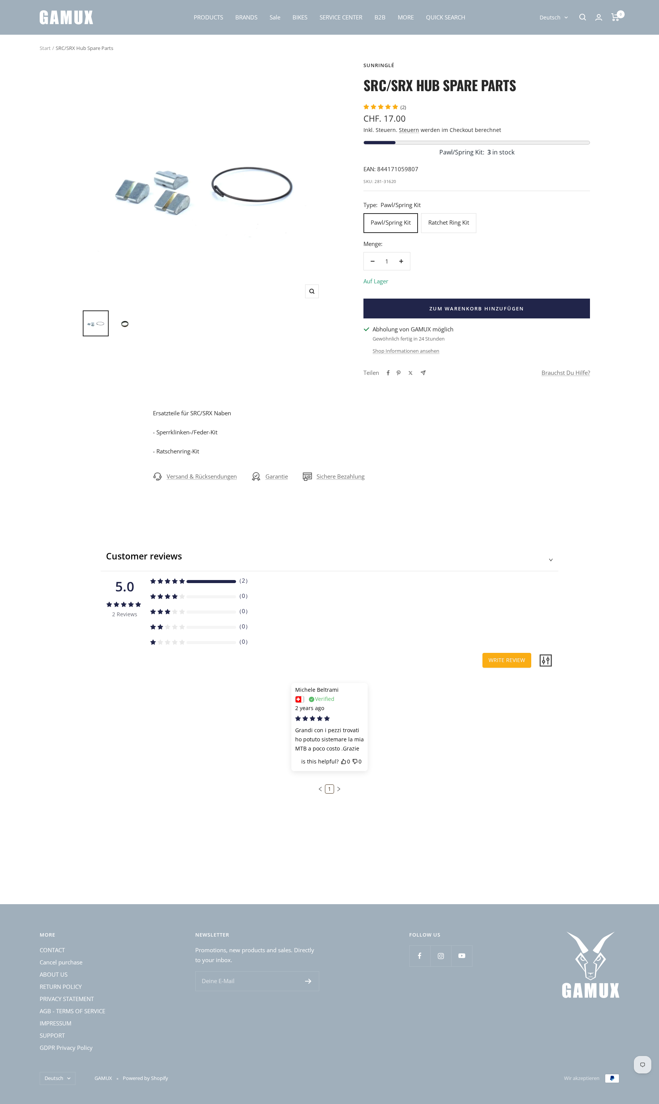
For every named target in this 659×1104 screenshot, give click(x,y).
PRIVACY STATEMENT (67, 999)
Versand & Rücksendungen (202, 476)
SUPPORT (52, 1035)
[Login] (598, 17)
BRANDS (246, 17)
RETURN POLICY (61, 986)
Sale (275, 17)
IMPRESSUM (55, 1023)
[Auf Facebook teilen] (388, 373)
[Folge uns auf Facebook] (419, 955)
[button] (320, 789)
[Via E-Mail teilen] (423, 372)
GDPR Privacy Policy (66, 1047)
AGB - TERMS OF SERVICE (72, 1011)
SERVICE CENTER (341, 17)
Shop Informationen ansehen (406, 350)
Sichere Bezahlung (341, 476)
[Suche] (582, 17)
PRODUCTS (208, 17)
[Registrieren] (308, 981)
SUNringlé (378, 65)
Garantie (276, 476)
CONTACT (52, 950)
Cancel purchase (61, 962)
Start (45, 48)
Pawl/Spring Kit (391, 222)
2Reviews (124, 614)
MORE (406, 17)
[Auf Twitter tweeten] (410, 373)
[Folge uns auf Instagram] (440, 955)
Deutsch (550, 17)
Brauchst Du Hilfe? (566, 372)
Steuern (409, 129)
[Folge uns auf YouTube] (461, 955)
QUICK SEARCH (445, 17)
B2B (380, 17)
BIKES (300, 17)
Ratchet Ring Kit (448, 222)
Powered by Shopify (145, 1078)
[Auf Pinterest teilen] (398, 373)
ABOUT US (54, 974)
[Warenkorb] (615, 17)
